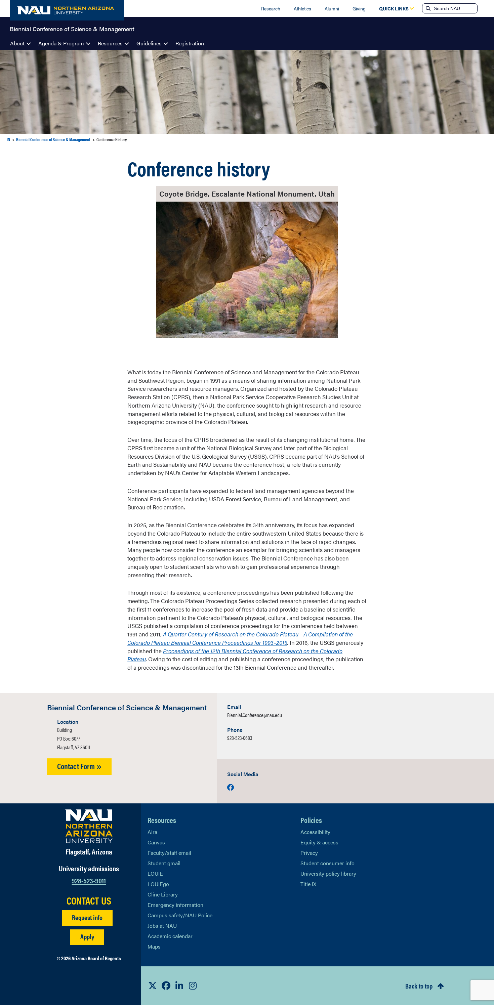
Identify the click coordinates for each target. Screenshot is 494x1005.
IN (8, 139)
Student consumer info (327, 863)
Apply (87, 936)
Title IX (308, 884)
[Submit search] (427, 8)
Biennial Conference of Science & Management (72, 28)
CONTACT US (89, 900)
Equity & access (319, 842)
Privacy (309, 852)
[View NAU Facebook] (166, 985)
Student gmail (164, 863)
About (17, 43)
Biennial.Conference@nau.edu (254, 715)
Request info (87, 917)
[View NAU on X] (152, 985)
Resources (110, 43)
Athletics (302, 8)
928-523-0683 (239, 738)
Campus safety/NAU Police (180, 915)
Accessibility (315, 832)
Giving (359, 8)
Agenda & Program (61, 43)
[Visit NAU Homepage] (89, 826)
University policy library (328, 873)
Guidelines (149, 43)
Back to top (419, 986)
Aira (152, 832)
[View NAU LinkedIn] (179, 985)
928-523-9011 (89, 880)
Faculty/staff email (169, 852)
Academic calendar (170, 936)
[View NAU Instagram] (193, 985)
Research (270, 8)
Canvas (156, 842)
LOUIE (155, 873)
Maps (154, 946)
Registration (189, 43)
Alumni (332, 8)
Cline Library (163, 894)
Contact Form (76, 765)
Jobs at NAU (162, 925)
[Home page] (67, 10)
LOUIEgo (158, 884)
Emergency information (175, 905)
